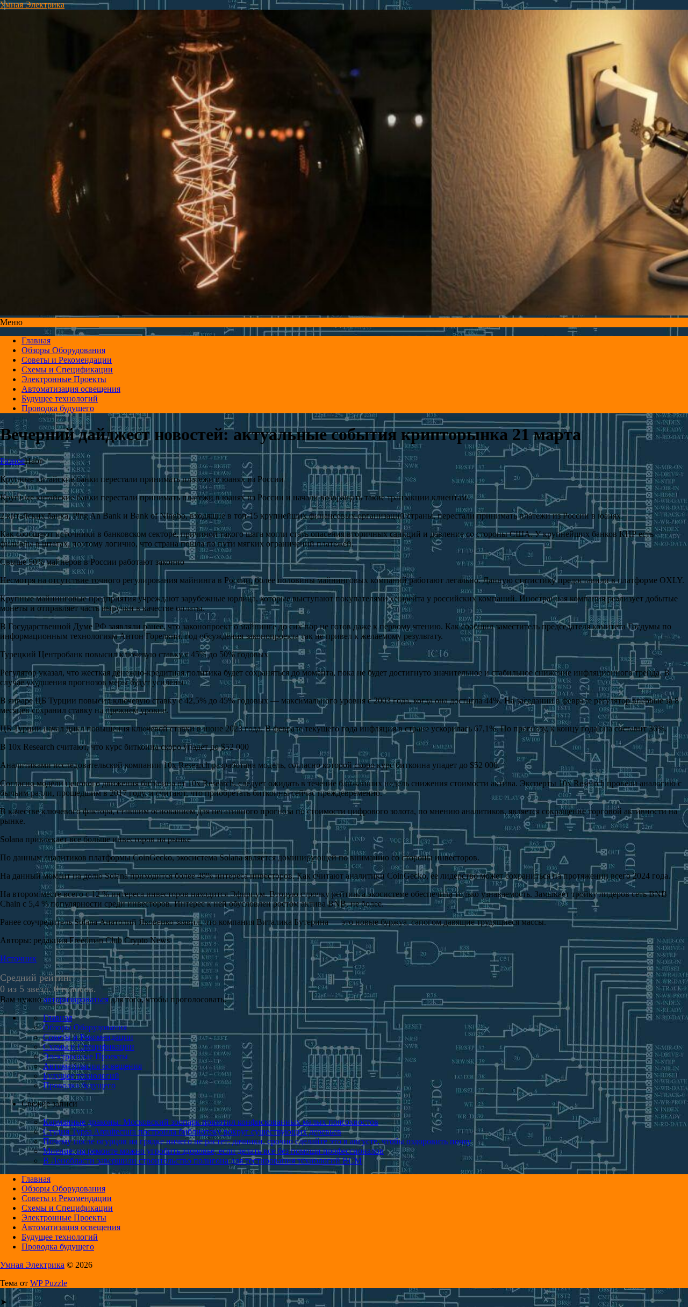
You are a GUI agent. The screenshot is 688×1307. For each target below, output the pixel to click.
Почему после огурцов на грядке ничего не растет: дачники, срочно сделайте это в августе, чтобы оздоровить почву (257, 1141)
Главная (36, 340)
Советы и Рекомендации (67, 359)
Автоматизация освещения (71, 388)
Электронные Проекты (64, 379)
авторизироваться (76, 999)
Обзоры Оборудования (63, 350)
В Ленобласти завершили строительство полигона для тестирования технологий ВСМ (202, 1160)
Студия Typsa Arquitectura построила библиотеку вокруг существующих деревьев (192, 1131)
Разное (12, 460)
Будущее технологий (60, 398)
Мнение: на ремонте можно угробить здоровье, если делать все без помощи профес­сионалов (213, 1150)
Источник (18, 958)
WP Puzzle (48, 1283)
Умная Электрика (32, 4)
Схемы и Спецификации (67, 369)
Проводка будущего (58, 408)
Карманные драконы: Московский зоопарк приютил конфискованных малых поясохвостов (210, 1121)
